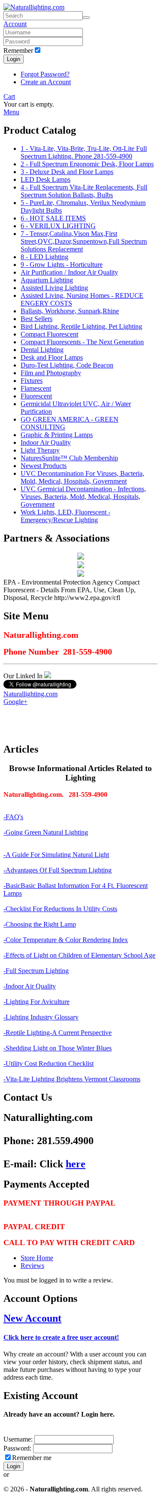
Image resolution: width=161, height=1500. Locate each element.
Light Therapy (40, 450)
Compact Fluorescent (49, 334)
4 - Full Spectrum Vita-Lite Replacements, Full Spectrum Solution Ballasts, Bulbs (84, 191)
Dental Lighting (42, 349)
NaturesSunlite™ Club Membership (69, 458)
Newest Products (44, 465)
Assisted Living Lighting (54, 287)
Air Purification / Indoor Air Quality (69, 272)
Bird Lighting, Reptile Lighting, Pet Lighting (81, 326)
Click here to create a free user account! (61, 1337)
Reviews (32, 1265)
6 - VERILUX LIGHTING (58, 226)
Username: (18, 1439)
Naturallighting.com (30, 694)
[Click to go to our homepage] (33, 7)
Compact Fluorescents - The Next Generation (82, 342)
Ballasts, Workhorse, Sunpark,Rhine (70, 311)
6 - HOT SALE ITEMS (53, 218)
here (75, 1163)
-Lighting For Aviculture (36, 1001)
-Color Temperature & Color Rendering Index (65, 939)
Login (13, 59)
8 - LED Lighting (44, 256)
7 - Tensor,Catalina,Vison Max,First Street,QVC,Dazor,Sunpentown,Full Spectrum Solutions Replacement (84, 241)
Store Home (37, 1257)
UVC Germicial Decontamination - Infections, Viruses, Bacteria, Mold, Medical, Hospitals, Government (83, 496)
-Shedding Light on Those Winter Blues (57, 1048)
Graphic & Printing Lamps (57, 434)
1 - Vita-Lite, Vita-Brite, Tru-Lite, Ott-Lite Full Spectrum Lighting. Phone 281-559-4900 (84, 152)
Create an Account (46, 82)
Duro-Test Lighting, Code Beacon (67, 365)
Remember (18, 50)
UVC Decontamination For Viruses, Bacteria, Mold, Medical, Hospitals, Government (82, 477)
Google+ (15, 701)
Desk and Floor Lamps (52, 357)
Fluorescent (36, 396)
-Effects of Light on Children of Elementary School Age (79, 955)
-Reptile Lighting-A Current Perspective (57, 1032)
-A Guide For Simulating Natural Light (56, 854)
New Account (32, 1318)
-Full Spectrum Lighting (36, 970)
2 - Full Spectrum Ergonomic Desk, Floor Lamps (87, 164)
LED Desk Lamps (45, 179)
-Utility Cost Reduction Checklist (48, 1063)
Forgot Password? (45, 74)
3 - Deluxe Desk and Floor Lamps (67, 171)
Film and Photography (51, 373)
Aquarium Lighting (47, 280)
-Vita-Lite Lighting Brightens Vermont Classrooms (71, 1079)
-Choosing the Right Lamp (39, 924)
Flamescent (36, 388)
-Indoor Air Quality (29, 986)
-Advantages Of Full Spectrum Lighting (57, 870)
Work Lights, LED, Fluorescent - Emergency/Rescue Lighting (65, 515)
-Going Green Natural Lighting (45, 832)
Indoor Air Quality (46, 442)
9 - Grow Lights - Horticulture (62, 264)
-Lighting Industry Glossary (41, 1017)
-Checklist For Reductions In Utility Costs (60, 908)
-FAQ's (13, 816)
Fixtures (32, 380)
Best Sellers (36, 318)
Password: (17, 1448)
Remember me (32, 1457)
